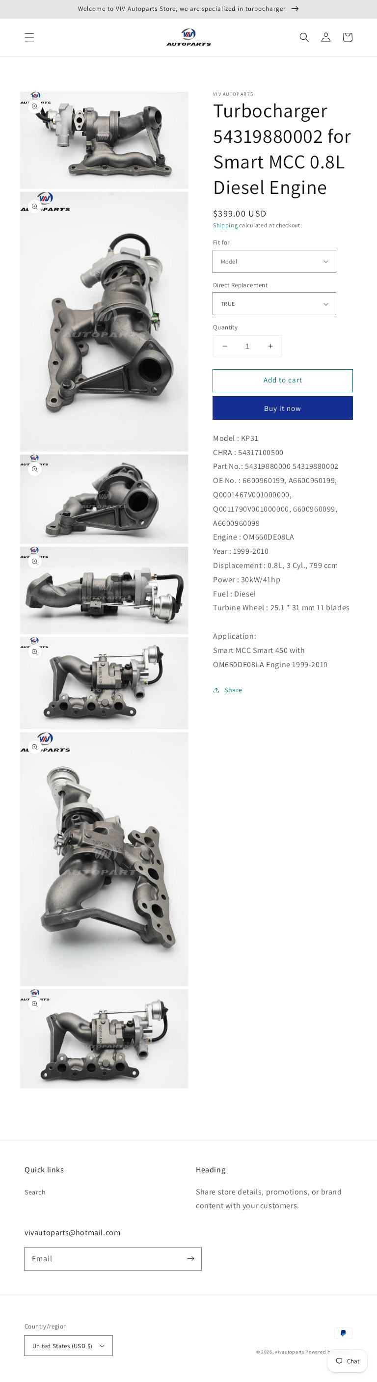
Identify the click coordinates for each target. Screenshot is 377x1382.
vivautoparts (289, 1352)
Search (35, 1192)
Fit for (221, 242)
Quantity (225, 327)
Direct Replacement (240, 285)
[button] (29, 37)
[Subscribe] (190, 1259)
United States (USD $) (62, 1346)
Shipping (225, 225)
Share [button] (233, 689)
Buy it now (282, 408)
